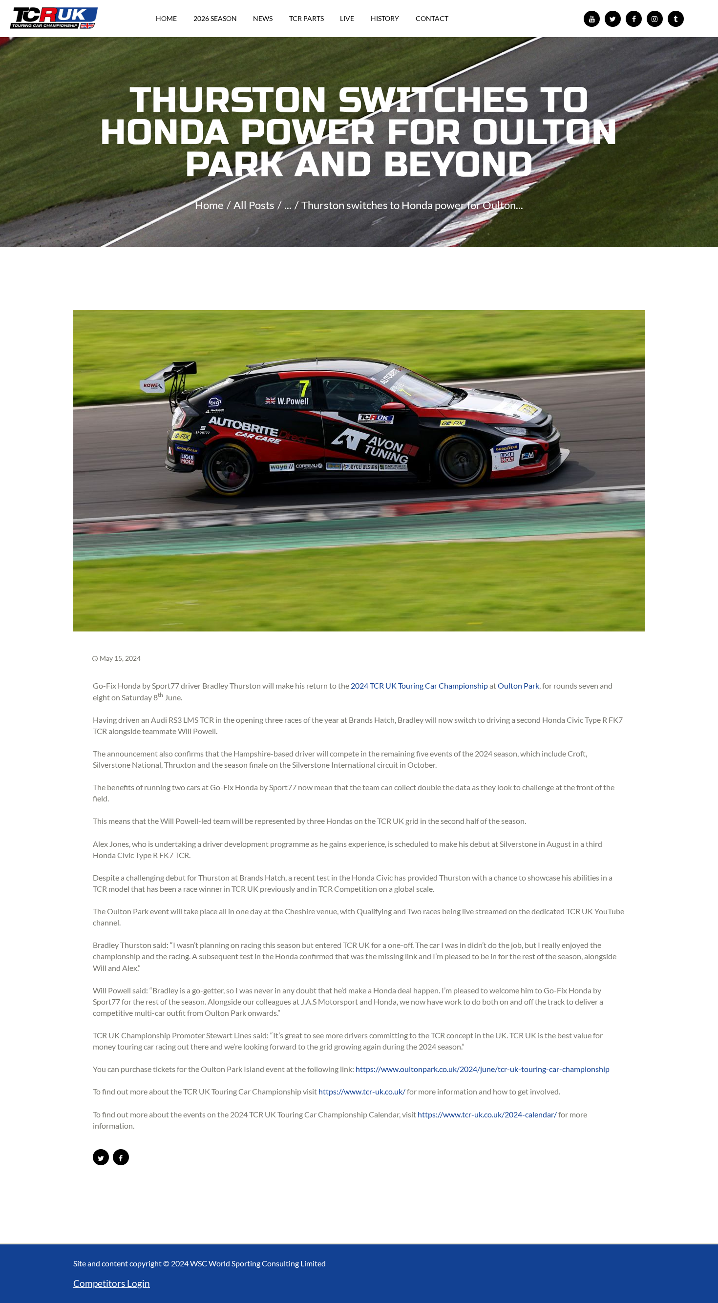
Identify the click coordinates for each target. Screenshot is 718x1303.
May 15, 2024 (120, 658)
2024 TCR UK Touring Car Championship (419, 685)
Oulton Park (518, 685)
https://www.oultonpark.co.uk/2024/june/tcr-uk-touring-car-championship (483, 1068)
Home (209, 205)
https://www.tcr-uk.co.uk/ (361, 1091)
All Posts (254, 204)
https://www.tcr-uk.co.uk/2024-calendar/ (487, 1114)
